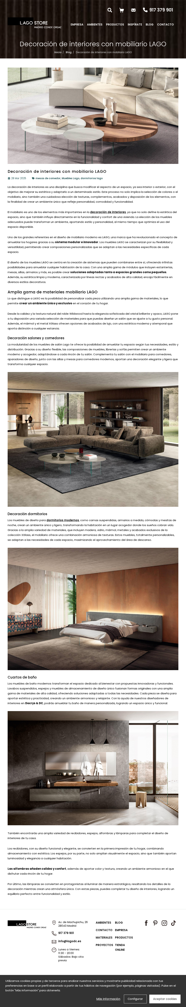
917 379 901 (161, 10)
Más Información (108, 999)
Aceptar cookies (165, 999)
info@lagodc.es (69, 941)
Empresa (77, 24)
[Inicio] (34, 22)
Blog (149, 24)
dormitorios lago (92, 178)
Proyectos (104, 945)
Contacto (165, 24)
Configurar (135, 999)
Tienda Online (120, 947)
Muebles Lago (70, 178)
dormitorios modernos (62, 520)
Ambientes (94, 24)
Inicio (57, 52)
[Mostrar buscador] (111, 10)
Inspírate (135, 24)
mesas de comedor (48, 178)
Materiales (104, 937)
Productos (115, 24)
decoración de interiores (108, 212)
